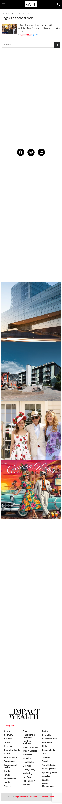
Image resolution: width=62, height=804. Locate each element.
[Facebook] (20, 152)
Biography (8, 735)
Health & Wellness (27, 742)
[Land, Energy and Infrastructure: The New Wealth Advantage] (31, 252)
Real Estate (47, 735)
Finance (26, 731)
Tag (11, 13)
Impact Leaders (30, 751)
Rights (45, 746)
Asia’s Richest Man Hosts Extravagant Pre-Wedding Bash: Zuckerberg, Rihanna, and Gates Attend (39, 28)
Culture (7, 754)
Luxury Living (29, 769)
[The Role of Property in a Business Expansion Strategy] (31, 312)
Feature (7, 786)
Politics (26, 784)
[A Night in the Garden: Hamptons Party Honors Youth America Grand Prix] (31, 608)
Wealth (45, 780)
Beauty (7, 731)
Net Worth (27, 777)
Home (4, 13)
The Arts (46, 757)
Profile (45, 731)
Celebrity (8, 746)
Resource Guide (49, 739)
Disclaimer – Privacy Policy (42, 797)
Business (8, 739)
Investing (27, 758)
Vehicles (46, 776)
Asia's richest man (22, 13)
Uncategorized (49, 769)
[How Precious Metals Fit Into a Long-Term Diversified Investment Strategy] (31, 193)
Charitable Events (12, 750)
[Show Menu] (3, 4)
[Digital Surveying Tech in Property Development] (31, 371)
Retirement (47, 742)
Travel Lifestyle (49, 765)
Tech (44, 754)
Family (7, 775)
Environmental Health (10, 766)
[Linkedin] (41, 152)
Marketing (27, 773)
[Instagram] (31, 152)
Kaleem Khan (26, 35)
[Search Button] (58, 4)
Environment (9, 761)
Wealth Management (48, 785)
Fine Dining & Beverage (29, 736)
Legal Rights (28, 762)
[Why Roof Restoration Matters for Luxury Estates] (31, 667)
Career (7, 742)
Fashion (7, 782)
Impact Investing (30, 747)
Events (7, 771)
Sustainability (48, 750)
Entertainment (10, 757)
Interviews (27, 754)
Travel (45, 761)
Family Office (10, 778)
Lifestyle (27, 766)
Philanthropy (29, 781)
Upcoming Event (49, 772)
